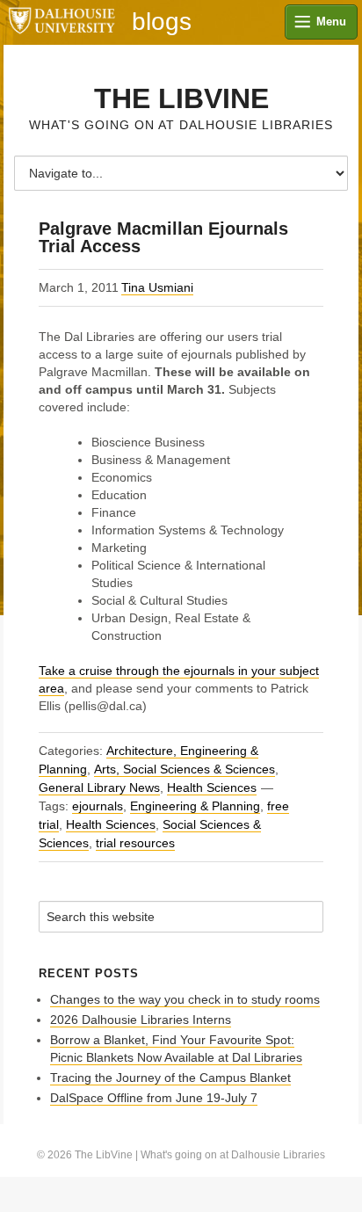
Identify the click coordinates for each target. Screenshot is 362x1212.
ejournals (97, 806)
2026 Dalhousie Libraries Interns (140, 1019)
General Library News (99, 787)
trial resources (135, 843)
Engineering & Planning (195, 806)
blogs (162, 22)
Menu (331, 21)
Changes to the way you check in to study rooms (185, 999)
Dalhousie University (61, 22)
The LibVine (181, 98)
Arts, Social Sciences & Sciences (184, 769)
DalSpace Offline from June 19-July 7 (153, 1098)
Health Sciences (212, 787)
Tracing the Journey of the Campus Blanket (170, 1077)
